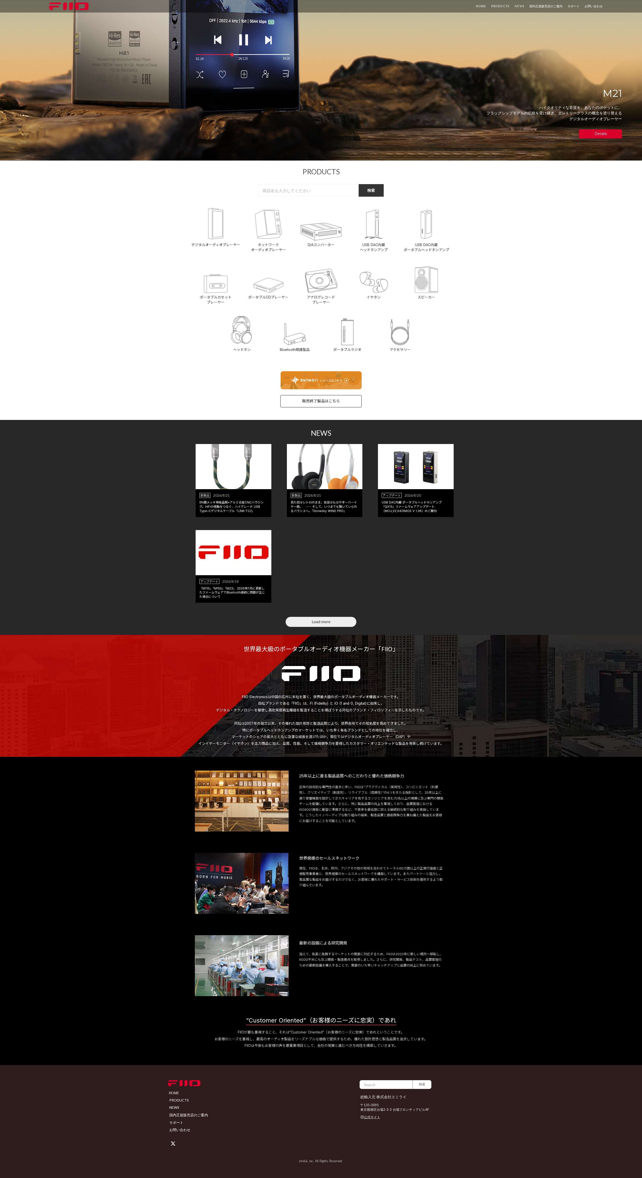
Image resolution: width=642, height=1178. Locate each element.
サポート (176, 1122)
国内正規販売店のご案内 (546, 6)
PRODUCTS (500, 6)
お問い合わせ (594, 6)
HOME (481, 6)
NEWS (519, 6)
